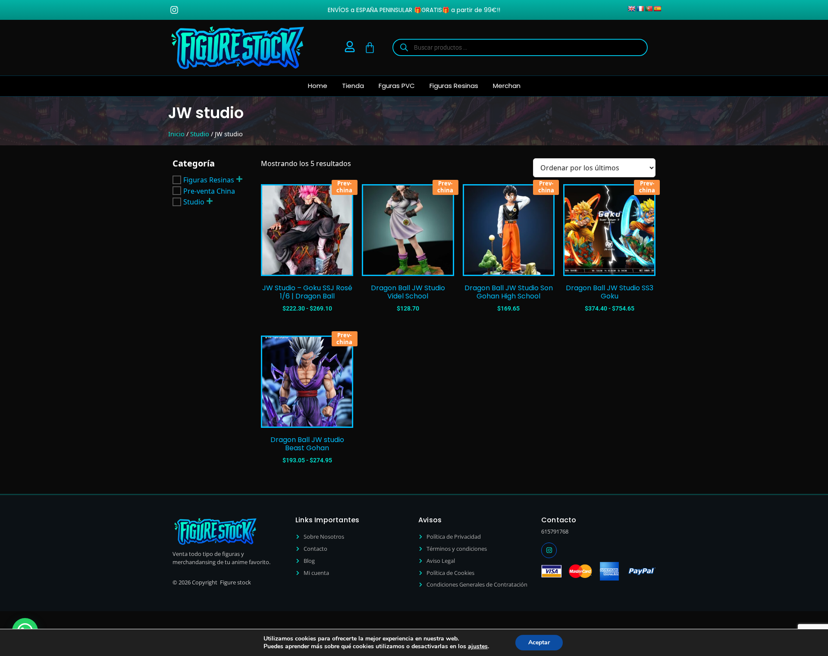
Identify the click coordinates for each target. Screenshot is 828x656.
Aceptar (539, 642)
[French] (640, 8)
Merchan (507, 85)
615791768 (554, 531)
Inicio (176, 133)
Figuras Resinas (454, 85)
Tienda (353, 85)
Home (317, 85)
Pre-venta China (209, 190)
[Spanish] (657, 8)
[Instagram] (174, 10)
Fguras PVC (397, 85)
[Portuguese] (648, 8)
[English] (631, 8)
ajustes (478, 646)
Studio (199, 133)
